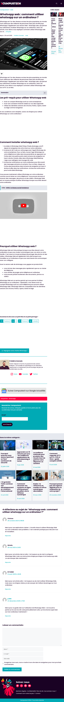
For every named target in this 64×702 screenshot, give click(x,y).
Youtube (25, 374)
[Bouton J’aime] (1, 74)
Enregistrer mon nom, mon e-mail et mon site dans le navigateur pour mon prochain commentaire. (32, 663)
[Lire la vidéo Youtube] (23, 205)
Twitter (35, 374)
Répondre (8, 536)
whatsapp (12, 399)
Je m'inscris (7, 424)
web (11, 10)
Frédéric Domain (19, 35)
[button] (56, 3)
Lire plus (8, 32)
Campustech (4, 10)
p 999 (9, 599)
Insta (15, 374)
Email (4, 415)
